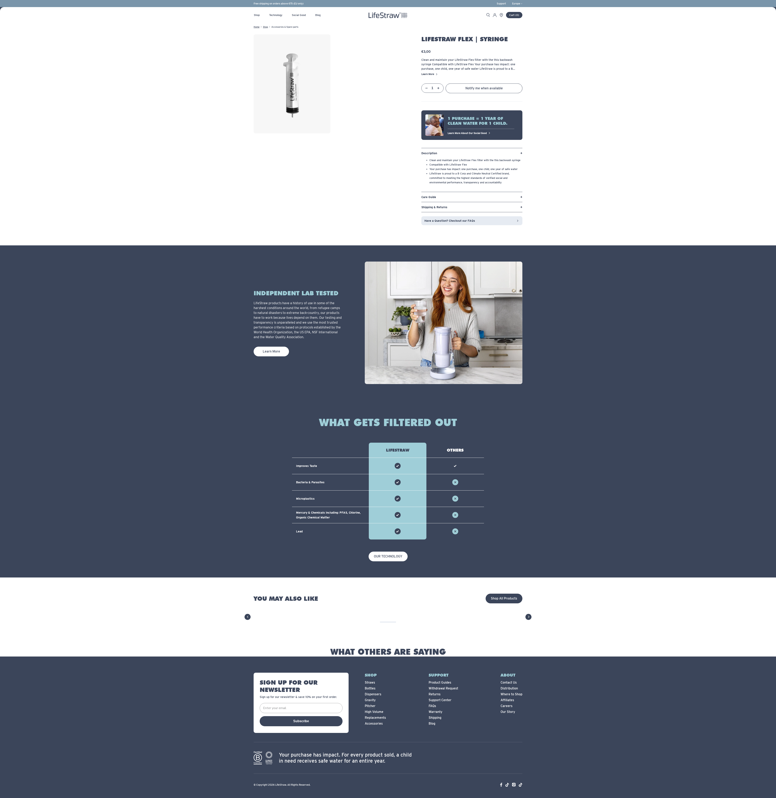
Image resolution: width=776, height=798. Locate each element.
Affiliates (507, 700)
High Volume (374, 712)
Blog (432, 723)
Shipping (435, 718)
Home (256, 26)
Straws (370, 682)
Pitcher (370, 706)
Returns (435, 694)
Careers (506, 706)
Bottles (370, 688)
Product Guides (440, 682)
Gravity (370, 700)
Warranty (435, 712)
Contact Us (509, 682)
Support (501, 3)
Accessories (374, 723)
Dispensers (373, 694)
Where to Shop (511, 694)
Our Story (508, 712)
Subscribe (301, 721)
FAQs (432, 706)
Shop (265, 26)
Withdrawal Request (443, 688)
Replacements (375, 718)
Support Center (440, 700)
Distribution (509, 688)
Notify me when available (484, 88)
